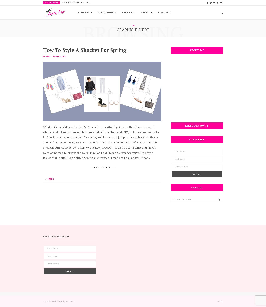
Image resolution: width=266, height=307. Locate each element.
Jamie (48, 56)
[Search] (220, 12)
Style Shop (105, 12)
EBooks (127, 12)
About (145, 12)
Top (221, 301)
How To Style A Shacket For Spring (84, 50)
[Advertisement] (197, 89)
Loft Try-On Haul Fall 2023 (76, 3)
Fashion (83, 12)
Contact (164, 12)
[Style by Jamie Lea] (55, 12)
